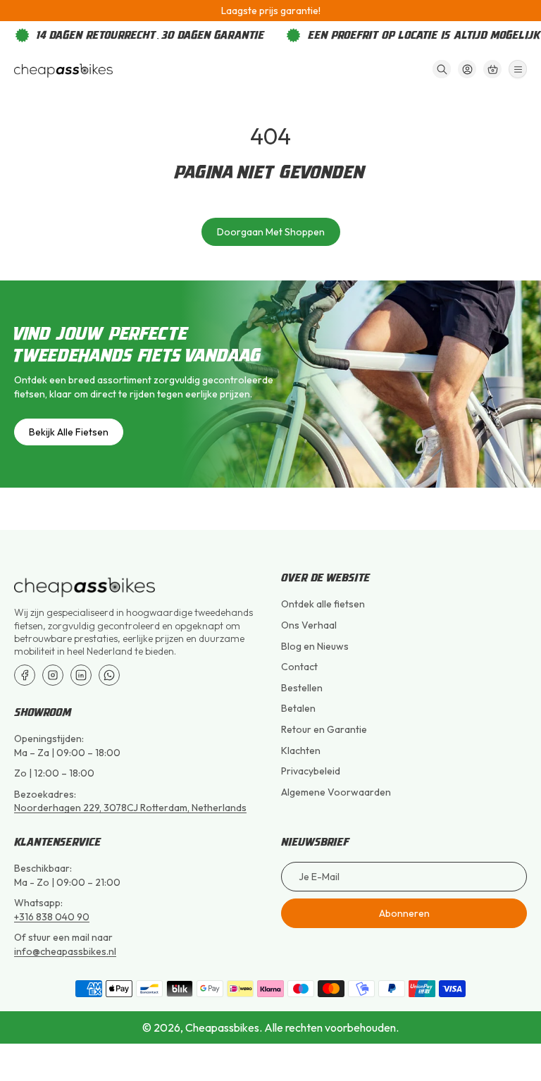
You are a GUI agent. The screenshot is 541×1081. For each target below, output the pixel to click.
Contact (299, 666)
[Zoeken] (442, 69)
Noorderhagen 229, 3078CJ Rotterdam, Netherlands (130, 807)
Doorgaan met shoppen (271, 232)
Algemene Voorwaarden (336, 792)
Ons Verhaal (309, 625)
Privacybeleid (310, 771)
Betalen (298, 708)
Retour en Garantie (324, 729)
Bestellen (302, 687)
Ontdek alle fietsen (323, 604)
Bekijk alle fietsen (68, 432)
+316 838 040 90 (51, 916)
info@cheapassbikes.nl (65, 951)
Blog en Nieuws (315, 646)
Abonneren (404, 913)
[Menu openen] (518, 69)
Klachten (301, 750)
